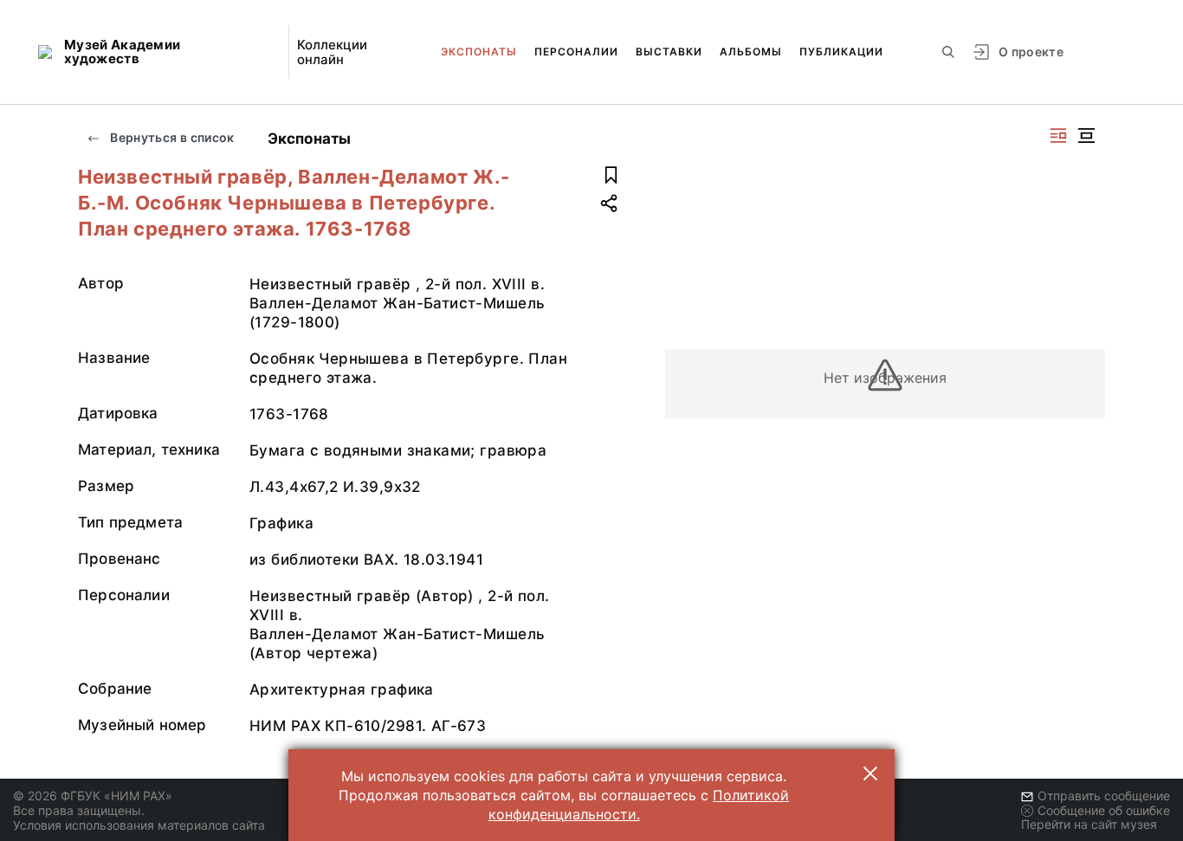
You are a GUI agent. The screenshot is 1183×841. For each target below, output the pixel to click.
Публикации (841, 51)
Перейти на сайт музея (1089, 824)
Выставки (669, 51)
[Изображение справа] (1058, 136)
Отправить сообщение (1104, 795)
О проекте (1031, 51)
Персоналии (576, 51)
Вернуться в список (171, 137)
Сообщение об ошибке (1104, 810)
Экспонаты (479, 51)
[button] (870, 773)
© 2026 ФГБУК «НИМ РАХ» (92, 795)
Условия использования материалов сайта (139, 825)
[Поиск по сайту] (948, 52)
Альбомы (751, 51)
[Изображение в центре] (1086, 136)
